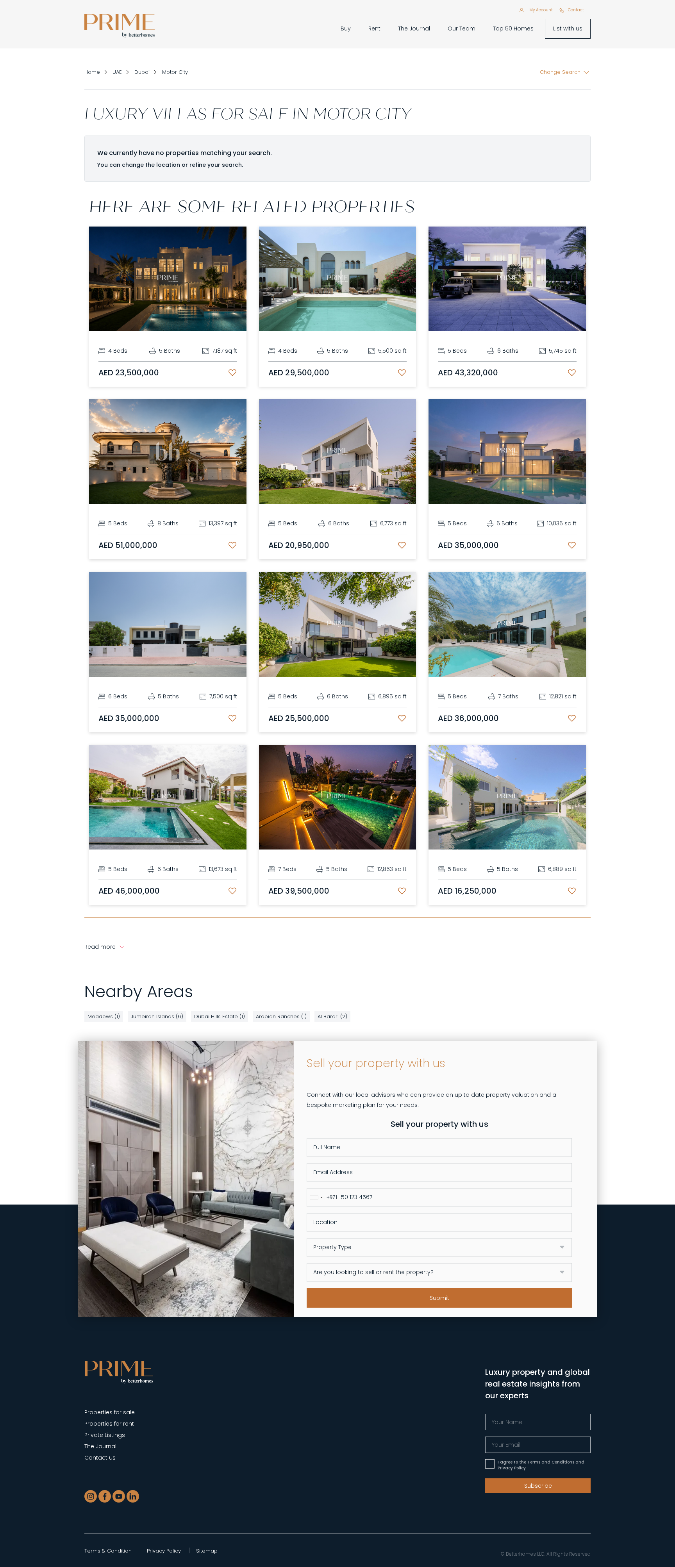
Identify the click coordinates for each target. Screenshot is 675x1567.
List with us (567, 28)
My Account (541, 10)
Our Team (461, 28)
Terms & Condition (108, 1551)
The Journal (414, 28)
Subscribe (538, 1486)
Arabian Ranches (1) (281, 1016)
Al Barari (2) (332, 1016)
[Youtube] (118, 1496)
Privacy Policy (164, 1551)
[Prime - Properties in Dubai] (119, 1371)
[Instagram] (90, 1496)
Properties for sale (109, 1412)
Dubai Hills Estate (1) (219, 1016)
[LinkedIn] (133, 1496)
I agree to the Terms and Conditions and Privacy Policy (541, 1465)
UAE (117, 72)
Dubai (142, 72)
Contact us (100, 1458)
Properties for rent (109, 1424)
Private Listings (104, 1435)
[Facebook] (104, 1496)
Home (92, 72)
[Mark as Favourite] (232, 372)
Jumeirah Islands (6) (157, 1016)
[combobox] (322, 1197)
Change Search (560, 72)
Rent (374, 28)
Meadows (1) (104, 1016)
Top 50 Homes (513, 28)
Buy (346, 28)
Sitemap (207, 1551)
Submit (439, 1298)
